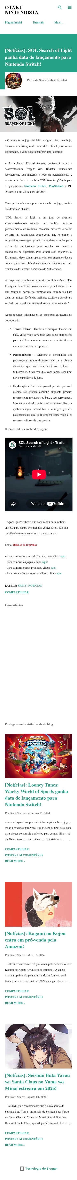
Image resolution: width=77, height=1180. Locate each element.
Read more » (15, 861)
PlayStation (56, 186)
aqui (62, 556)
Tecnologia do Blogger (41, 1168)
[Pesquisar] (59, 7)
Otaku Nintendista (21, 10)
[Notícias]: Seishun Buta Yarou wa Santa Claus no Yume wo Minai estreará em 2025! (37, 1081)
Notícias (35, 585)
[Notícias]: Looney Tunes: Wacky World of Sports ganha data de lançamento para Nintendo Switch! (36, 794)
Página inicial (13, 22)
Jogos (22, 585)
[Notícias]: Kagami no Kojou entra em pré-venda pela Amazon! (35, 939)
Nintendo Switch (35, 186)
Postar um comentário (24, 855)
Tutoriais (38, 22)
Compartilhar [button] (17, 592)
